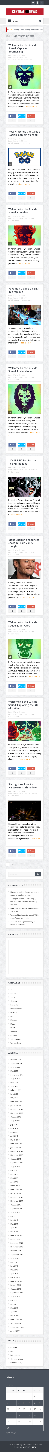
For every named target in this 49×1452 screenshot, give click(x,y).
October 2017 (15, 1205)
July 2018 (13, 1170)
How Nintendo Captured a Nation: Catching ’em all (24, 133)
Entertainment (16, 1008)
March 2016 (14, 1277)
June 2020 (14, 1094)
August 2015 (15, 1296)
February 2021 (16, 1090)
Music (33, 552)
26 (19, 1421)
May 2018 (14, 1178)
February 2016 (16, 1281)
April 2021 (14, 1086)
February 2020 (16, 1101)
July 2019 (13, 1124)
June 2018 (14, 1174)
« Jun (8, 1432)
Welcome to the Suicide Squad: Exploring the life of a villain (23, 705)
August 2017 (15, 1212)
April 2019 (14, 1136)
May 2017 (14, 1224)
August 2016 (15, 1258)
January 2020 (15, 1105)
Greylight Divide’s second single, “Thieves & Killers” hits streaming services (23, 901)
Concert (34, 794)
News (12, 1028)
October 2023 (15, 1059)
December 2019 (16, 1109)
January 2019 (15, 1147)
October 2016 (15, 1250)
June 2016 (14, 1266)
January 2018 (15, 1193)
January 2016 (15, 1285)
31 (8, 1428)
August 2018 (15, 1166)
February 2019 (16, 1143)
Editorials (14, 1005)
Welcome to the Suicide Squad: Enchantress (22, 369)
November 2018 (16, 1155)
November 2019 (16, 1113)
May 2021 (14, 1082)
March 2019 (14, 1140)
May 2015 (14, 1308)
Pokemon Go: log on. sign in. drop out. (23, 290)
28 (30, 1421)
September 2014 (16, 1327)
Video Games (15, 143)
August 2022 (15, 1067)
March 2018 (14, 1186)
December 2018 (16, 1151)
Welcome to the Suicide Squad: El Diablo (22, 211)
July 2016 (13, 1262)
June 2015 (14, 1304)
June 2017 (14, 1220)
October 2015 (15, 1289)
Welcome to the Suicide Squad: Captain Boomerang (22, 48)
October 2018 (15, 1159)
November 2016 (16, 1247)
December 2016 (16, 1243)
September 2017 (16, 1208)
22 (35, 1415)
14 (30, 1409)
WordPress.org (16, 1363)
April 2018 (14, 1182)
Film (18, 60)
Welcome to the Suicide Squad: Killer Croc (22, 624)
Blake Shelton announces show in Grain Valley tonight (23, 543)
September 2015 (16, 1293)
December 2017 (16, 1197)
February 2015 (16, 1319)
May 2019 (14, 1132)
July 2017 (13, 1216)
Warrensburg (15, 1043)
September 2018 (16, 1163)
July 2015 (13, 1300)
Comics (13, 60)
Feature (13, 1012)
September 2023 (16, 1063)
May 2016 (14, 1270)
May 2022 (14, 1071)
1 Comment (26, 143)
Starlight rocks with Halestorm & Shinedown (23, 786)
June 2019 (14, 1128)
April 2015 (14, 1312)
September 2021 (16, 1075)
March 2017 (14, 1231)
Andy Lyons (21, 55)
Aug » (13, 1432)
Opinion (13, 1031)
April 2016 (14, 1273)
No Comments (26, 60)
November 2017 (16, 1201)
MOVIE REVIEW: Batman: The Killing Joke (23, 462)
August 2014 (15, 1331)
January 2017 (15, 1239)
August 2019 (15, 1121)
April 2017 (14, 1228)
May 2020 (14, 1098)
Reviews (34, 470)
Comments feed (16, 1359)
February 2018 (16, 1189)
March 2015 (14, 1315)
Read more (31, 106)
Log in (12, 1351)
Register (13, 1347)
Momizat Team (29, 1447)
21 (30, 1415)
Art (11, 989)
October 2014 (15, 1323)
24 (8, 1421)
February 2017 (16, 1235)
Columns (13, 993)
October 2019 (15, 1117)
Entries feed (15, 1355)
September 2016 (16, 1254)
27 (24, 1421)
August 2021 (15, 1078)
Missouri (13, 1020)
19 (19, 1415)
